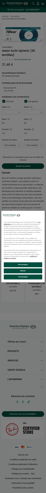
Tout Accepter (23, 277)
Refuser (23, 271)
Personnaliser (23, 265)
